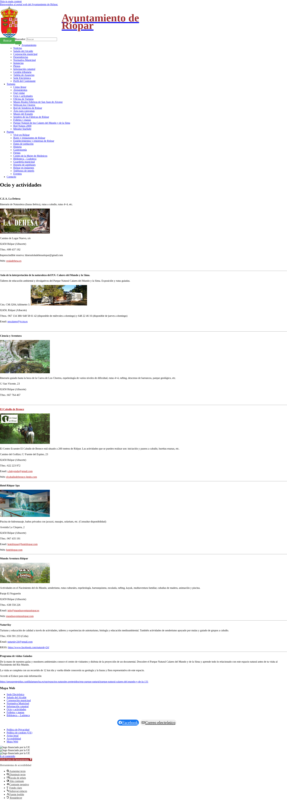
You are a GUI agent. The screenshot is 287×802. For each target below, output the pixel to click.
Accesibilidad (14, 738)
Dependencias (20, 57)
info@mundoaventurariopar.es (23, 610)
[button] (16, 759)
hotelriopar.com (14, 549)
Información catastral (24, 69)
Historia (17, 146)
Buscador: (20, 39)
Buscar (7, 40)
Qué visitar (19, 93)
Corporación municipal (25, 54)
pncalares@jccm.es (17, 321)
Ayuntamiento (29, 45)
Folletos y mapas (22, 119)
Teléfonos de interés (23, 170)
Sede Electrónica (22, 78)
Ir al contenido (7, 756)
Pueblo (10, 131)
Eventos (17, 173)
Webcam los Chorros (24, 105)
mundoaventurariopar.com (20, 616)
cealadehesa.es (13, 260)
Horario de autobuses (24, 164)
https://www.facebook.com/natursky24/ (28, 647)
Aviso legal (12, 735)
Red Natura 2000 (22, 125)
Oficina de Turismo (23, 99)
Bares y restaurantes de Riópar (29, 137)
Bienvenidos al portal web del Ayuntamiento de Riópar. (29, 4)
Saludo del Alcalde (23, 51)
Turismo (11, 84)
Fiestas (16, 152)
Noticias (17, 48)
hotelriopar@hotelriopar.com (22, 544)
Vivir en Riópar (21, 134)
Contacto (11, 176)
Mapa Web (12, 741)
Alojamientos (20, 90)
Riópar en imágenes (23, 167)
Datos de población (23, 143)
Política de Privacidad (18, 729)
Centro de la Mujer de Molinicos (30, 155)
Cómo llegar (19, 87)
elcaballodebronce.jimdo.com (21, 476)
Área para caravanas (24, 111)
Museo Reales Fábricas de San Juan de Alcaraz (38, 102)
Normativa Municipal (24, 60)
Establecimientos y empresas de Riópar (33, 140)
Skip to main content (11, 1)
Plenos (16, 66)
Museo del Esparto (23, 114)
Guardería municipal (24, 161)
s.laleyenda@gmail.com (20, 471)
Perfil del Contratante (24, 81)
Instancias (18, 63)
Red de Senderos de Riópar (27, 108)
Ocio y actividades (23, 96)
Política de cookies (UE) (19, 732)
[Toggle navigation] (18, 42)
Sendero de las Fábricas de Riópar (31, 116)
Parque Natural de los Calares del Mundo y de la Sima (41, 122)
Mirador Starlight (22, 128)
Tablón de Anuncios (23, 75)
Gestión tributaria (22, 72)
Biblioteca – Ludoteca (24, 158)
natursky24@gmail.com (20, 641)
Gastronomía (20, 149)
